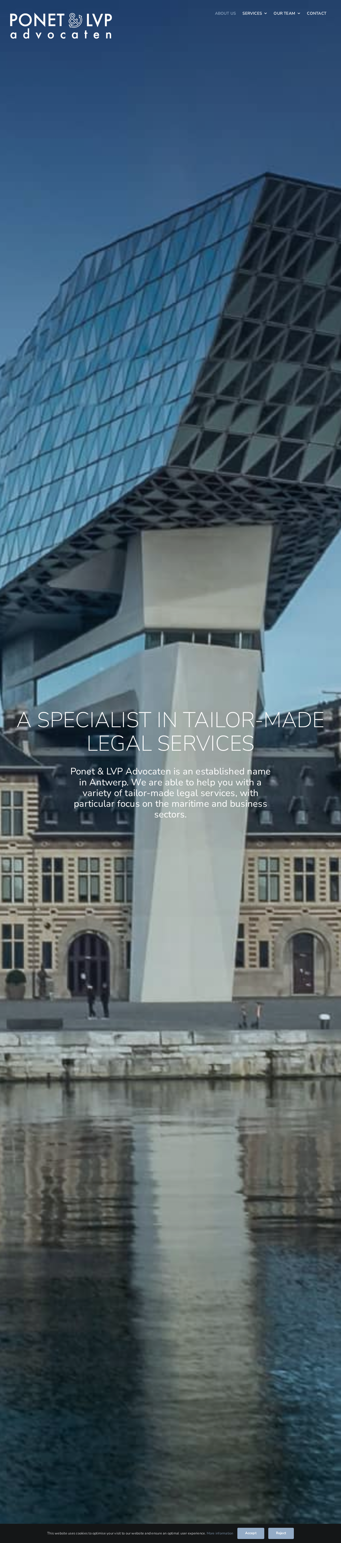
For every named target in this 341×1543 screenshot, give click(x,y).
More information (220, 1533)
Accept (251, 1533)
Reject (281, 1533)
